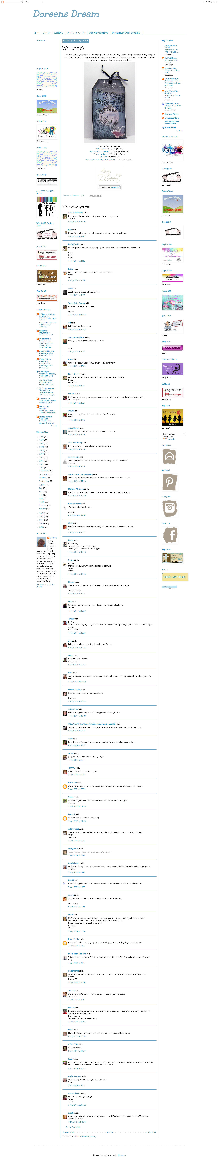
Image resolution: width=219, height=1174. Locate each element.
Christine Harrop (75, 442)
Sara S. (71, 1113)
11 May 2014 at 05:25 (77, 1122)
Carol (70, 739)
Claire (70, 288)
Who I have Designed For (76, 33)
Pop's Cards (73, 939)
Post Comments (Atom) (85, 1136)
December (44, 471)
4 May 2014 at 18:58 (77, 574)
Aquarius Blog (171, 68)
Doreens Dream (66, 14)
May (41, 495)
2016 (41, 461)
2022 (41, 440)
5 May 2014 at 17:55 (76, 906)
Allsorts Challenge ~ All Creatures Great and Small (173, 83)
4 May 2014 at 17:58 (77, 515)
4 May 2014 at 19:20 (77, 611)
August (42, 485)
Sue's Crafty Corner (76, 303)
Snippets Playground (44, 332)
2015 (41, 464)
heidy (70, 655)
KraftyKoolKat (74, 244)
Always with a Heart (171, 47)
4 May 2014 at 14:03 (77, 280)
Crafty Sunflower (172, 79)
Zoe (70, 641)
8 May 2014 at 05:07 (77, 1105)
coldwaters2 (73, 829)
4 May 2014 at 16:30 (77, 435)
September (44, 481)
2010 (41, 523)
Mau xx (71, 1008)
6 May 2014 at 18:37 (77, 1051)
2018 (41, 454)
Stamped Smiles (172, 104)
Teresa (71, 619)
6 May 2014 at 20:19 (77, 1068)
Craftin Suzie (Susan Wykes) (80, 474)
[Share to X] (95, 196)
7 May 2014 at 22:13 (76, 1085)
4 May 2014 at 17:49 (77, 496)
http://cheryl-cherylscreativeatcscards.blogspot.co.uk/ (91, 724)
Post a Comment (73, 1127)
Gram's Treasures (75, 212)
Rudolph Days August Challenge (46, 422)
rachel (70, 753)
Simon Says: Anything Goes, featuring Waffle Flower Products (46, 381)
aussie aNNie (170, 127)
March (42, 502)
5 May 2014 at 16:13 (76, 855)
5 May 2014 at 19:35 (76, 946)
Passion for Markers (44, 407)
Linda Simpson (74, 374)
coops (71, 895)
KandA (71, 880)
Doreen (53, 538)
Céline (71, 560)
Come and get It (102, 154)
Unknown (72, 782)
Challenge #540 (46, 335)
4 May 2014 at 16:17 (76, 420)
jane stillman (73, 428)
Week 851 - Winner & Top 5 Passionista (47, 412)
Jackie (71, 797)
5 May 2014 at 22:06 (77, 1022)
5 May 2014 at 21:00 (77, 982)
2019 (41, 450)
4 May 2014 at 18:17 (76, 532)
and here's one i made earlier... (172, 123)
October (43, 478)
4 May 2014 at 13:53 (76, 261)
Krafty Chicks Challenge (45, 360)
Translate (171, 439)
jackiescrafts (73, 457)
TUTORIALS (58, 33)
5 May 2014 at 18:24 (76, 931)
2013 (41, 513)
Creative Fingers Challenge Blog (46, 352)
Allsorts (104, 157)
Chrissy (71, 582)
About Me (46, 33)
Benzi (70, 359)
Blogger (121, 1155)
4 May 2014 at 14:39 (77, 315)
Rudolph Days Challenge (45, 418)
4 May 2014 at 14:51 (76, 351)
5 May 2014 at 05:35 (76, 789)
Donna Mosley (74, 690)
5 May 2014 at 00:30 (77, 775)
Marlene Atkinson (76, 489)
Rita (70, 230)
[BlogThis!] (93, 196)
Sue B (71, 914)
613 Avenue (101, 148)
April (41, 498)
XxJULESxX (73, 1044)
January (42, 509)
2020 (41, 447)
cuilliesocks (73, 709)
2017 (41, 457)
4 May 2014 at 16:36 (76, 449)
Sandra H (72, 394)
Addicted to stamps (100, 151)
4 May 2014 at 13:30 (77, 222)
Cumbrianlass (74, 863)
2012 (41, 516)
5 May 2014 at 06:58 (77, 821)
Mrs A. (71, 1030)
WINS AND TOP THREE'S (98, 33)
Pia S (70, 672)
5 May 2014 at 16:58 (76, 887)
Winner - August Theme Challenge (46, 393)
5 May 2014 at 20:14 (76, 963)
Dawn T (71, 814)
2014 (41, 468)
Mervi (70, 540)
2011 (41, 520)
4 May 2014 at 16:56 (76, 466)
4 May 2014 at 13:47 (76, 236)
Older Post (151, 1132)
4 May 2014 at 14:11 (76, 295)
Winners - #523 (45, 403)
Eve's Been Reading (77, 954)
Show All (54, 426)
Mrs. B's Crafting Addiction (172, 92)
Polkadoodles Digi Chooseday (100, 159)
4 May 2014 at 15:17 (76, 386)
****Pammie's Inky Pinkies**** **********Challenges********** (47, 317)
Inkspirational (45, 339)
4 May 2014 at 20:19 (77, 682)
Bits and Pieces (171, 114)
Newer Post (68, 1132)
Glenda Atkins (74, 1093)
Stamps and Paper (76, 337)
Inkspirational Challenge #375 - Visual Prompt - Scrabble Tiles (46, 344)
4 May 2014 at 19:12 (76, 594)
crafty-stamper (74, 1076)
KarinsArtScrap (74, 504)
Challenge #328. (46, 355)
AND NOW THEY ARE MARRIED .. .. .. (172, 51)
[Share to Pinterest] (100, 196)
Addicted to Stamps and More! (47, 399)
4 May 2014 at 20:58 (77, 716)
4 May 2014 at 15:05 (76, 366)
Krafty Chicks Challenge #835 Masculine (46, 365)
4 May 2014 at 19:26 (76, 633)
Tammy (71, 768)
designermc (73, 848)
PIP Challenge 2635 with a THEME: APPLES (47, 324)
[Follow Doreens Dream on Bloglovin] (109, 189)
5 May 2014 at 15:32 (76, 841)
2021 (41, 443)
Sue (70, 602)
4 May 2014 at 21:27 (76, 745)
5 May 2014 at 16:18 (76, 872)
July (41, 488)
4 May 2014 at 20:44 (77, 701)
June (41, 491)
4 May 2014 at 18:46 (77, 552)
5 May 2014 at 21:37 (76, 1000)
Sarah (70, 1059)
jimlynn (71, 411)
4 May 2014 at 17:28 (77, 481)
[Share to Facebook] (98, 196)
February (43, 505)
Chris (70, 523)
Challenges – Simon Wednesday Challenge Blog (47, 374)
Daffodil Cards (171, 58)
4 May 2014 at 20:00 (77, 665)
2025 (41, 437)
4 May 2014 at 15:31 (76, 403)
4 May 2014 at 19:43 (77, 647)
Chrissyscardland (172, 118)
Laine (70, 269)
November (44, 474)
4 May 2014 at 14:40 (77, 329)
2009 (42, 527)
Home (37, 33)
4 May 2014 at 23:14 (76, 760)
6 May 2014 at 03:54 (77, 1036)
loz (69, 323)
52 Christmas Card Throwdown (47, 389)
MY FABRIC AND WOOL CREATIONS (126, 33)
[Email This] (91, 196)
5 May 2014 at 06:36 (77, 806)
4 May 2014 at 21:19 (76, 731)
